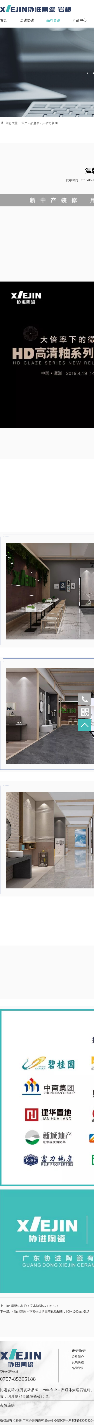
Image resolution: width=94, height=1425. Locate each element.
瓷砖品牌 (31, 1390)
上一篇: (29, 1306)
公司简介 (78, 1356)
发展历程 (78, 1362)
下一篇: (46, 1311)
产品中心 (80, 20)
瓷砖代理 (40, 1396)
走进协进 (27, 20)
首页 (3, 20)
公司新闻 (51, 123)
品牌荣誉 (78, 1368)
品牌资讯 (53, 20)
